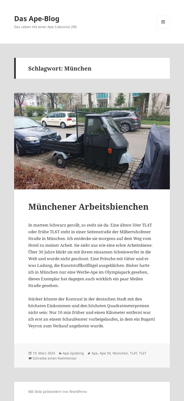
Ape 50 (105, 353)
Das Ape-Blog (36, 18)
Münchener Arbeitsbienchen (88, 206)
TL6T (142, 353)
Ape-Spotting (73, 353)
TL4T (133, 353)
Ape (95, 353)
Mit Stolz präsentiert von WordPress (57, 391)
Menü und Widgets (163, 28)
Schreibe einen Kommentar (55, 358)
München (120, 353)
